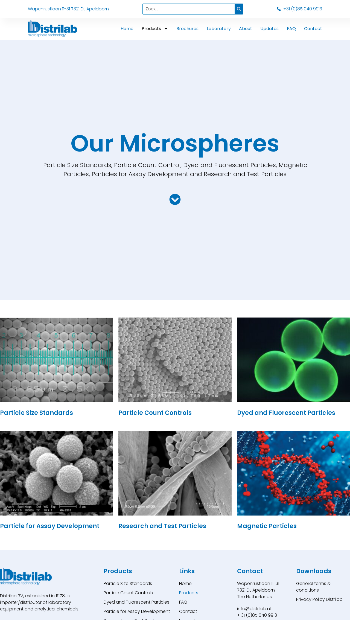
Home (127, 28)
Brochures (187, 28)
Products (151, 28)
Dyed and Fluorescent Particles (136, 602)
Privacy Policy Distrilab (319, 599)
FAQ (291, 28)
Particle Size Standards (128, 583)
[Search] (239, 9)
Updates (269, 28)
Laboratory (219, 28)
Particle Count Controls (128, 593)
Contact (313, 28)
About (245, 28)
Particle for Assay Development (137, 611)
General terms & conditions (313, 586)
